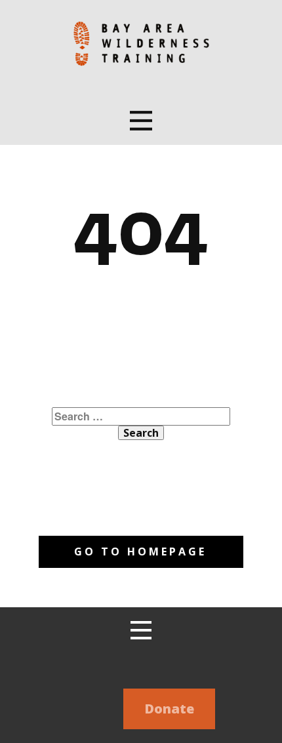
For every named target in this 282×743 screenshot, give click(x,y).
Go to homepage (140, 551)
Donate (169, 708)
